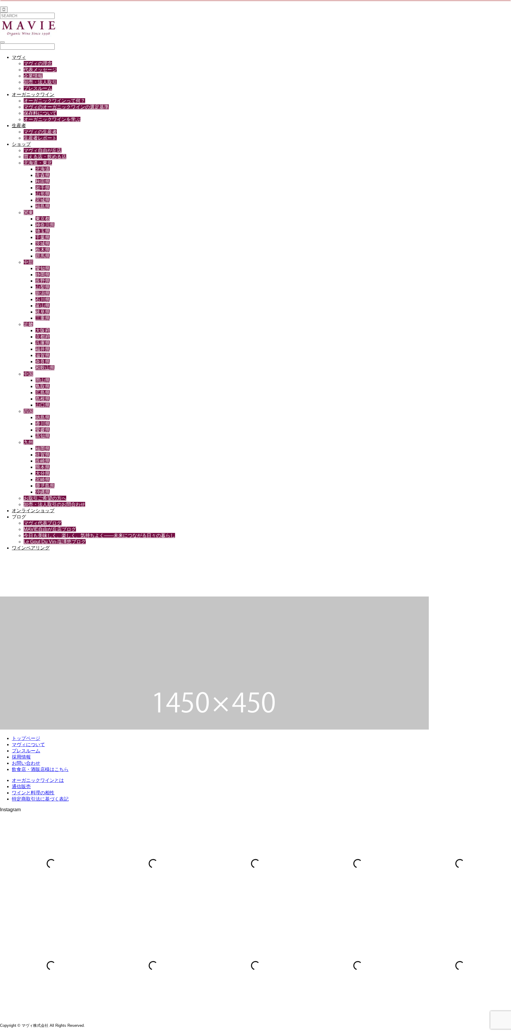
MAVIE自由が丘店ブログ (50, 529)
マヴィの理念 (38, 63)
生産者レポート (40, 137)
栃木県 (42, 249)
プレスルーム (38, 88)
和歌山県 (44, 367)
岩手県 (42, 187)
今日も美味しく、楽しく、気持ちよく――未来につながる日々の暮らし (99, 535)
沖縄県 (42, 491)
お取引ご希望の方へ (45, 498)
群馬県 (42, 255)
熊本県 (42, 467)
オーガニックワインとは (38, 780)
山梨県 (42, 287)
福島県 (42, 206)
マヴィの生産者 (40, 131)
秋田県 (42, 181)
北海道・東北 (38, 162)
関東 (28, 212)
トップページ (26, 738)
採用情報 (21, 756)
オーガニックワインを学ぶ (52, 119)
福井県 (42, 349)
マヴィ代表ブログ (43, 523)
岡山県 (42, 380)
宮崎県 (42, 479)
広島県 (42, 392)
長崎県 (42, 460)
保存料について (40, 113)
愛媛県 (42, 429)
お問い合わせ (26, 763)
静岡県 (42, 274)
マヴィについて (28, 744)
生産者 (19, 125)
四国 (28, 411)
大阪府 (42, 330)
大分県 (42, 473)
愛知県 (42, 268)
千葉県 (42, 237)
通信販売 (21, 786)
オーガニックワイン (33, 94)
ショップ (21, 144)
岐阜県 (42, 311)
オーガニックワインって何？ (54, 100)
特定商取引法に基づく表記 (40, 798)
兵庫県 (42, 342)
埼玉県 (42, 231)
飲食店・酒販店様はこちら (40, 769)
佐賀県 (42, 454)
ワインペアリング (31, 547)
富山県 (42, 305)
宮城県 (42, 200)
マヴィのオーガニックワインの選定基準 (66, 106)
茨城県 (42, 243)
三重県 (42, 318)
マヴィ (19, 57)
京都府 (42, 336)
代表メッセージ (40, 69)
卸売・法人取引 (40, 82)
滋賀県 (42, 355)
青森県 (42, 175)
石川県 (42, 299)
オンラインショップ (33, 510)
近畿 (28, 324)
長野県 (42, 280)
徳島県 (42, 417)
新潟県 (42, 293)
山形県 (42, 193)
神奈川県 (44, 224)
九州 (28, 442)
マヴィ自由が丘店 (43, 150)
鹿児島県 (44, 485)
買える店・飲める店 (45, 156)
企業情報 (33, 75)
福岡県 (42, 448)
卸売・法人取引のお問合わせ (54, 504)
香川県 (42, 423)
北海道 (42, 169)
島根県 (42, 398)
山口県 (42, 405)
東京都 (42, 218)
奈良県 (42, 361)
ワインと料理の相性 (33, 792)
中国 (28, 373)
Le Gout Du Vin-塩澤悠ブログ (55, 541)
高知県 (42, 436)
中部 (28, 262)
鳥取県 (42, 386)
